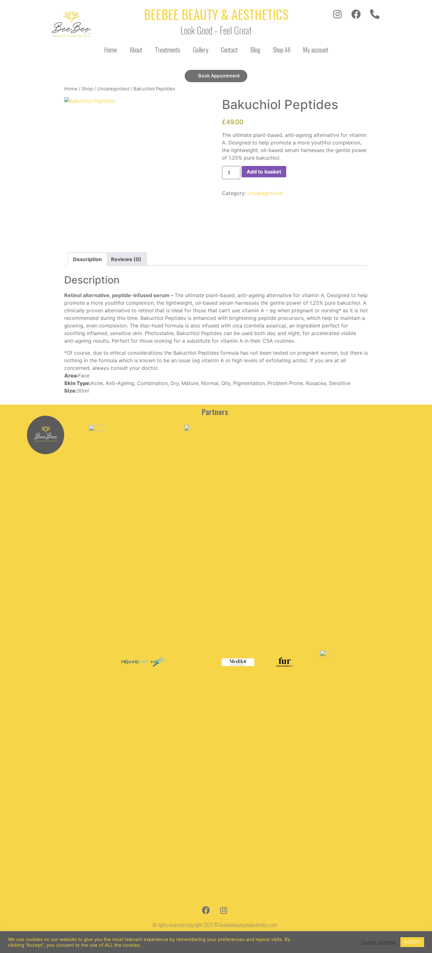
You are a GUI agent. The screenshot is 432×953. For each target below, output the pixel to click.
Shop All (281, 49)
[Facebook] (356, 14)
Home (110, 49)
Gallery (200, 49)
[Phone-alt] (374, 14)
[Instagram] (337, 14)
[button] (216, 76)
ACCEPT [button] (412, 941)
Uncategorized (113, 89)
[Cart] (369, 48)
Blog (255, 49)
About (136, 49)
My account (315, 49)
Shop (87, 89)
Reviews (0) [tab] (126, 259)
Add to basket (264, 171)
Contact (229, 49)
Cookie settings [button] (378, 942)
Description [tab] (87, 259)
